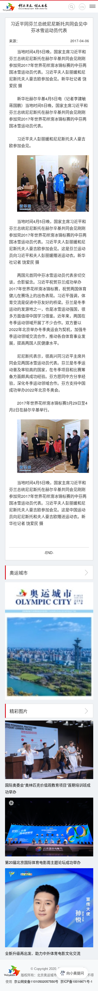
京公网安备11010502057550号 (36, 981)
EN (82, 7)
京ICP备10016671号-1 (76, 981)
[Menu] (92, 6)
